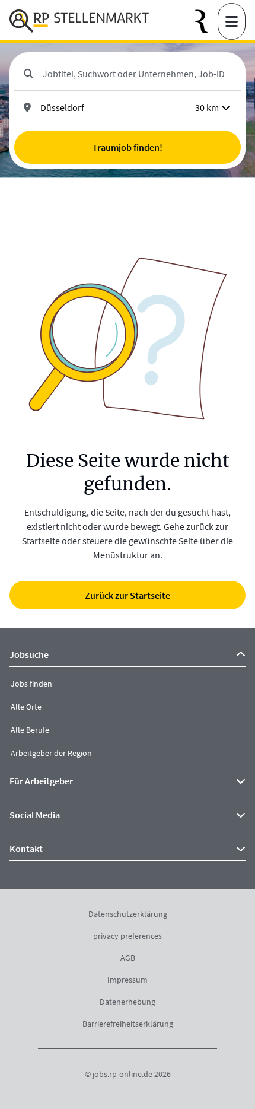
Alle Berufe (30, 729)
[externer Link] (206, 21)
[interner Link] (79, 21)
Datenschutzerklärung (127, 913)
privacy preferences (127, 935)
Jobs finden (31, 683)
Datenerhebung (127, 1001)
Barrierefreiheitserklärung (127, 1023)
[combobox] (137, 73)
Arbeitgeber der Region (51, 753)
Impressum (127, 979)
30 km (207, 107)
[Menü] (232, 21)
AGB (127, 957)
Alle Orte (26, 706)
